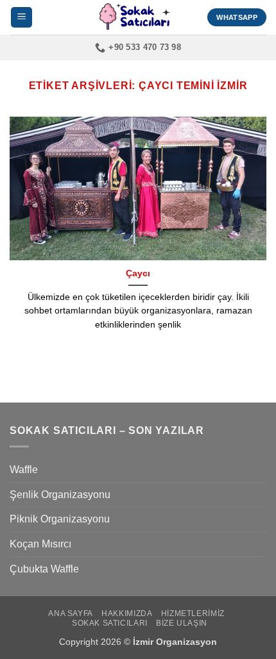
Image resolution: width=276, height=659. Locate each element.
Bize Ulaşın (181, 623)
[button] (21, 17)
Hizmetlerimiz (193, 613)
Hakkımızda (126, 613)
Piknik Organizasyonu (60, 518)
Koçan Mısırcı (40, 543)
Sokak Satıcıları (110, 623)
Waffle (24, 469)
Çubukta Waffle (44, 568)
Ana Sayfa (70, 613)
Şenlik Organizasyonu (60, 494)
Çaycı (138, 273)
